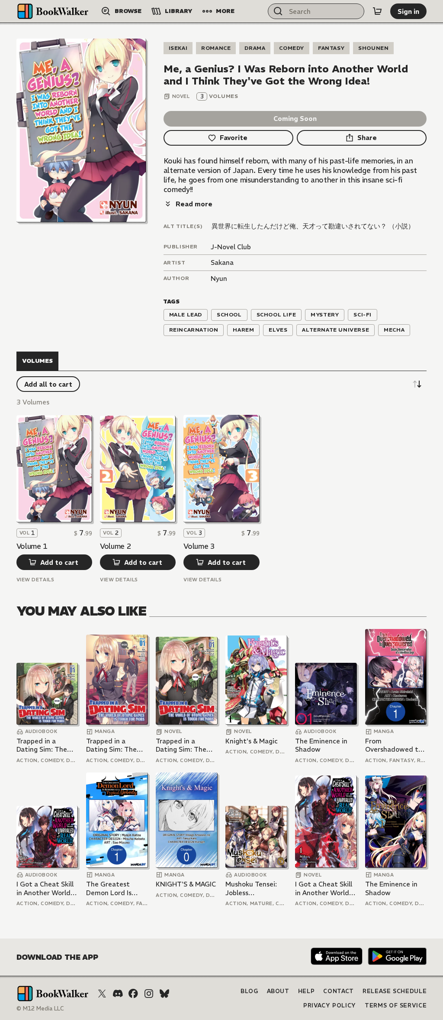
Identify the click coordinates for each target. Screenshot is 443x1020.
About (278, 991)
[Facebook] (133, 993)
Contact (338, 991)
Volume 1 (32, 546)
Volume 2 (115, 546)
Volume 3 (199, 546)
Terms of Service (396, 1005)
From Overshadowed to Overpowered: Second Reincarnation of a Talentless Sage (394, 745)
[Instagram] (149, 993)
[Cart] (377, 11)
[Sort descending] (417, 384)
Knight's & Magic (251, 741)
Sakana (222, 262)
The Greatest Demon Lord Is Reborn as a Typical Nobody (116, 888)
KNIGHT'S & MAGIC (186, 884)
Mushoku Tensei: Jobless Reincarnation (251, 888)
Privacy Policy (329, 1005)
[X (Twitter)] (102, 993)
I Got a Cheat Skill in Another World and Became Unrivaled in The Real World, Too (45, 888)
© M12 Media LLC (40, 1008)
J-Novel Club (231, 247)
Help (306, 991)
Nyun (219, 278)
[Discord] (117, 993)
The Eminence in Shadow (321, 745)
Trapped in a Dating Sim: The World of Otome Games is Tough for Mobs (47, 745)
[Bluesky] (164, 993)
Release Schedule (395, 991)
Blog (249, 991)
